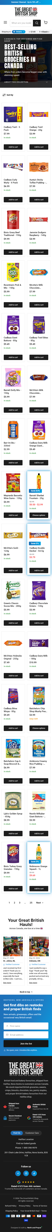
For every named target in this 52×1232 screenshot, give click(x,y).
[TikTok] (34, 1173)
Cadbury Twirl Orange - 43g (36, 128)
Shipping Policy (11, 1211)
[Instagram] (26, 1173)
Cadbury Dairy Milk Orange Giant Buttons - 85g (38, 446)
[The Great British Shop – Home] (26, 12)
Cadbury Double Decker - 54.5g (37, 549)
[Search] (37, 23)
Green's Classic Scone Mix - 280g (12, 604)
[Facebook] (18, 1173)
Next (38, 902)
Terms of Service (40, 1206)
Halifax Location (26, 1139)
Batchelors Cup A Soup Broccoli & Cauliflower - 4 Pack (12, 765)
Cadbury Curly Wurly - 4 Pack (11, 181)
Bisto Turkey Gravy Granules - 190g (13, 868)
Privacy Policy (24, 1206)
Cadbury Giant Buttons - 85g (10, 339)
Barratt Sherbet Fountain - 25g (36, 497)
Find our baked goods (26, 1143)
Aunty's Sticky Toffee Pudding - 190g (37, 182)
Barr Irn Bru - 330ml (10, 444)
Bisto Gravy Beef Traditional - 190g (12, 234)
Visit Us (16, 1133)
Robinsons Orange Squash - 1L (38, 868)
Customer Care (32, 1133)
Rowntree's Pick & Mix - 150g (12, 286)
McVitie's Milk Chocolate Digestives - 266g (38, 393)
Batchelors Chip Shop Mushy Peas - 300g (38, 711)
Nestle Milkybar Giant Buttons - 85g (37, 816)
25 (31, 902)
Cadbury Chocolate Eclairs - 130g (38, 604)
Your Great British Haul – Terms (33, 1211)
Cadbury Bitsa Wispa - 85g (10, 710)
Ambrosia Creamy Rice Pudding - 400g (38, 764)
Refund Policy (10, 1206)
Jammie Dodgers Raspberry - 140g (37, 234)
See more (7, 983)
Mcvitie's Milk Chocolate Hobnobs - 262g (37, 288)
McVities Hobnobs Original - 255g (13, 657)
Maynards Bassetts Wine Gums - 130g (13, 497)
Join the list (26, 1043)
